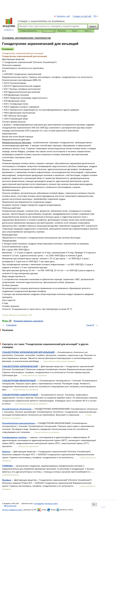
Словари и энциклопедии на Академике (41, 21)
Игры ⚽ (87, 31)
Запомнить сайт (63, 16)
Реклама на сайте (51, 503)
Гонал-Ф (90, 325)
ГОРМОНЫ (7, 466)
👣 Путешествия (10, 506)
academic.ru (9, 30)
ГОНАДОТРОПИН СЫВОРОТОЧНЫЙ (20, 395)
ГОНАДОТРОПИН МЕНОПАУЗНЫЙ (19, 380)
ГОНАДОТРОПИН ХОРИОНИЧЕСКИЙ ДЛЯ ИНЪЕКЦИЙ (28, 352)
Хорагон (6, 451)
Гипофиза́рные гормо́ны (14, 437)
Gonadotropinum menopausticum (18, 423)
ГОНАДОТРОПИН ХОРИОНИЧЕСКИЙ (20, 366)
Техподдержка (39, 503)
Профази (6, 480)
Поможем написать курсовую (28, 321)
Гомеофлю (11, 325)
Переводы (61, 31)
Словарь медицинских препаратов (29, 31)
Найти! (93, 26)
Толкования (48, 31)
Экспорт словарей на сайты (12, 510)
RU (95, 16)
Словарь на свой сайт (82, 16)
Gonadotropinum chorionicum (16, 409)
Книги (74, 31)
